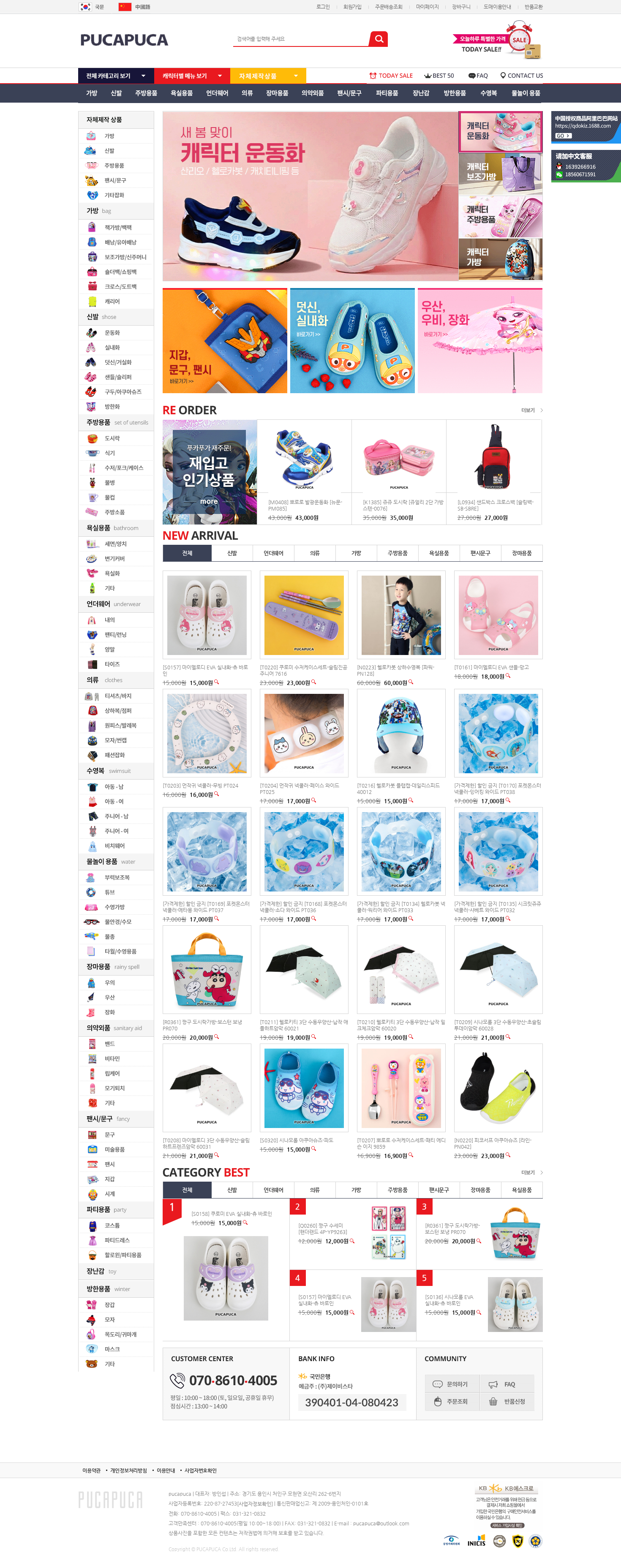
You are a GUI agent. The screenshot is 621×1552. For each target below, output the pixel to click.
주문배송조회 (389, 7)
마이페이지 (427, 7)
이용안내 (166, 1470)
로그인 (323, 7)
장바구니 (461, 7)
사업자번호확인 (201, 1470)
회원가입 (352, 7)
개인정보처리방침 (128, 1470)
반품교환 (534, 7)
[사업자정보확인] (255, 1504)
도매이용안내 (497, 7)
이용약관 (91, 1470)
